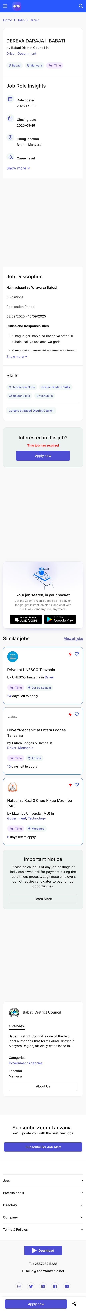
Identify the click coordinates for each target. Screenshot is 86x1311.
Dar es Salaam (41, 687)
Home (7, 20)
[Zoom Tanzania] (16, 6)
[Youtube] (67, 1286)
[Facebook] (55, 1286)
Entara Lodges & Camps (30, 743)
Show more (16, 168)
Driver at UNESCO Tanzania (31, 670)
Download (46, 1251)
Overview (17, 1026)
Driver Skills (45, 395)
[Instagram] (19, 1286)
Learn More (43, 899)
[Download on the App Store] (26, 619)
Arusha (36, 758)
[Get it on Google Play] (60, 619)
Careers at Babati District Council (31, 410)
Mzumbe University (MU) (31, 813)
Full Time (55, 65)
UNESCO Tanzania (26, 677)
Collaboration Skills (22, 387)
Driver (34, 20)
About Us (43, 1086)
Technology (37, 818)
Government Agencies (26, 1063)
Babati (16, 65)
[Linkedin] (43, 1286)
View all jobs (73, 639)
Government (26, 53)
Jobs (21, 20)
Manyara (36, 65)
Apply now (43, 456)
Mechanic (25, 748)
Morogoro (38, 828)
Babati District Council (28, 48)
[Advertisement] (43, 221)
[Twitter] (31, 1286)
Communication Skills (55, 387)
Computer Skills (19, 395)
